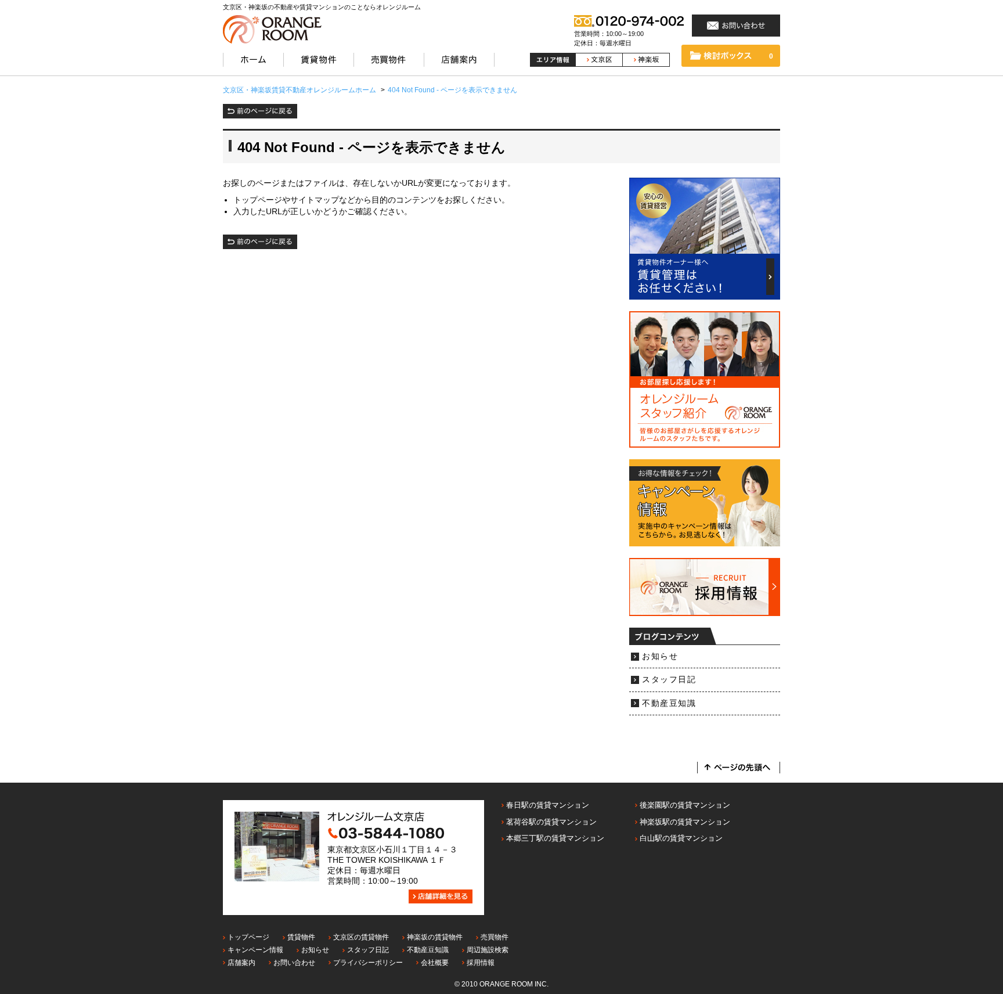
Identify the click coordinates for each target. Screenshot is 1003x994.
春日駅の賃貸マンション (547, 805)
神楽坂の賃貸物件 (435, 937)
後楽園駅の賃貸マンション (685, 805)
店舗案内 (241, 963)
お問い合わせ (294, 963)
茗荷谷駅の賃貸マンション (551, 821)
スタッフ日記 (669, 679)
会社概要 (435, 963)
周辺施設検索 (487, 950)
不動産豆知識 (669, 703)
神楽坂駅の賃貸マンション (685, 821)
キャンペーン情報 (255, 950)
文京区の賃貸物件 (361, 937)
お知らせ (660, 656)
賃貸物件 (301, 937)
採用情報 (481, 963)
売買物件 (494, 937)
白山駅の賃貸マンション (681, 838)
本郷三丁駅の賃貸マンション (555, 838)
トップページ (248, 937)
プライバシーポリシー (368, 963)
